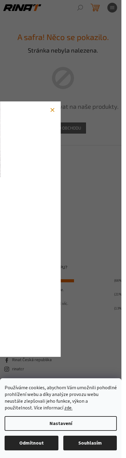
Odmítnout (31, 443)
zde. (68, 408)
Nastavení (61, 423)
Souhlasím (90, 443)
